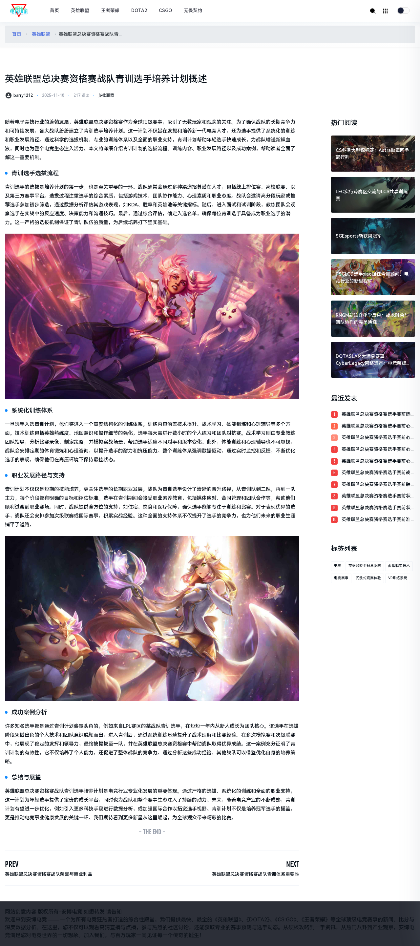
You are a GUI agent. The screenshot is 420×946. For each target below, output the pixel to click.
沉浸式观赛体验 (368, 578)
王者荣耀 (110, 10)
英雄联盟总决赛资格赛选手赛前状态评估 (378, 508)
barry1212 (23, 95)
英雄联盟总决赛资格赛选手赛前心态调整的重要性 (378, 450)
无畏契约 (193, 10)
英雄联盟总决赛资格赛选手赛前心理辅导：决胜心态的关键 (378, 426)
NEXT (292, 864)
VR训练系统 (397, 578)
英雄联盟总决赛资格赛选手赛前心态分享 (378, 461)
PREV (11, 864)
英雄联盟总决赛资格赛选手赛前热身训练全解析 (378, 414)
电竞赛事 (341, 578)
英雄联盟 (80, 10)
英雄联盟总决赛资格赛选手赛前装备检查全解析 (378, 485)
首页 (54, 10)
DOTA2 (139, 10)
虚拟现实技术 (399, 566)
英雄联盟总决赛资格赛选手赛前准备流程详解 (378, 520)
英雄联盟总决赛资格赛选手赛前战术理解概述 (378, 473)
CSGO (165, 10)
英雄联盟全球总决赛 (364, 566)
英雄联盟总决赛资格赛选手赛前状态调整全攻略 (378, 496)
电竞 (337, 566)
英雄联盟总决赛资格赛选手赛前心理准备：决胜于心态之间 (378, 438)
